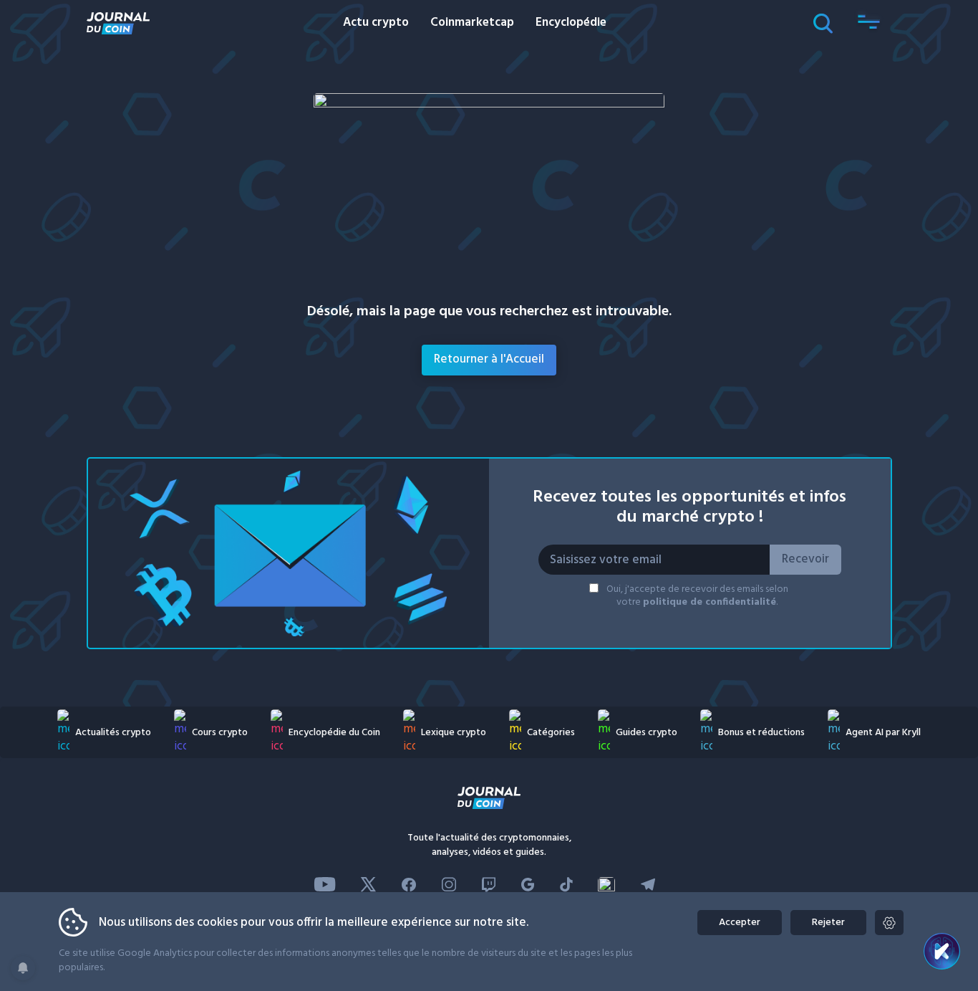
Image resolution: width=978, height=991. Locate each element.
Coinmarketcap (472, 22)
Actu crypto (376, 22)
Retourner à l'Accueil (489, 359)
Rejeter (828, 922)
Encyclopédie (571, 22)
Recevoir (805, 559)
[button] (869, 23)
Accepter (739, 922)
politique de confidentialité (709, 602)
